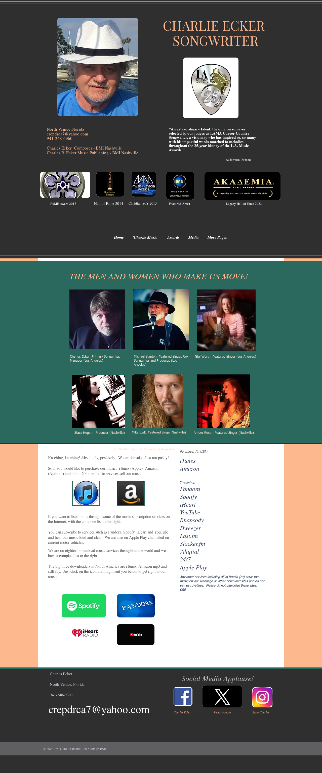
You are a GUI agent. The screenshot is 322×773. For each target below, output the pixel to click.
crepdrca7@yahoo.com (99, 709)
